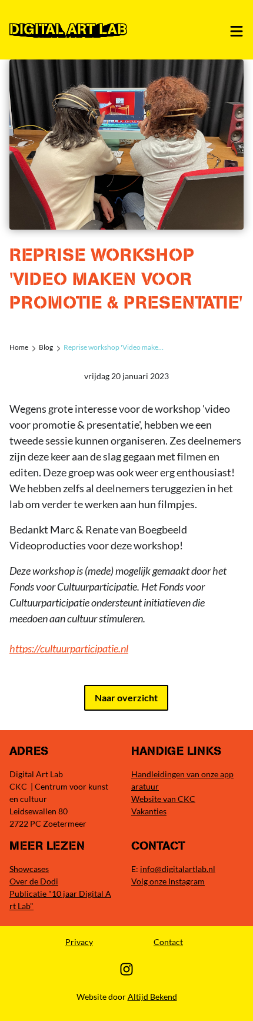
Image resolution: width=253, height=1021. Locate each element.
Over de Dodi (33, 881)
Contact (168, 942)
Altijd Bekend (152, 997)
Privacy (79, 942)
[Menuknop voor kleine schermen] (236, 31)
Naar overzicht (126, 697)
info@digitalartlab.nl (177, 869)
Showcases (29, 869)
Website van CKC (163, 799)
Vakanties (149, 811)
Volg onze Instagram (168, 881)
